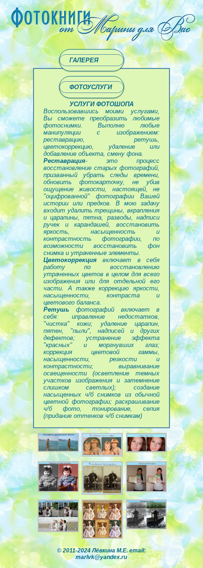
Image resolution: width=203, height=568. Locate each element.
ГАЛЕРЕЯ (83, 60)
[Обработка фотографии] (146, 489)
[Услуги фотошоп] (58, 449)
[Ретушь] (102, 454)
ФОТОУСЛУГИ (90, 87)
